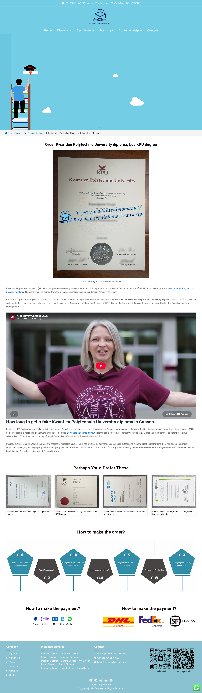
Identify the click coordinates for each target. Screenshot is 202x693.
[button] (3, 82)
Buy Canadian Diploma (34, 133)
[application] (69, 30)
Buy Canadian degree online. (80, 433)
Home (10, 133)
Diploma (18, 133)
